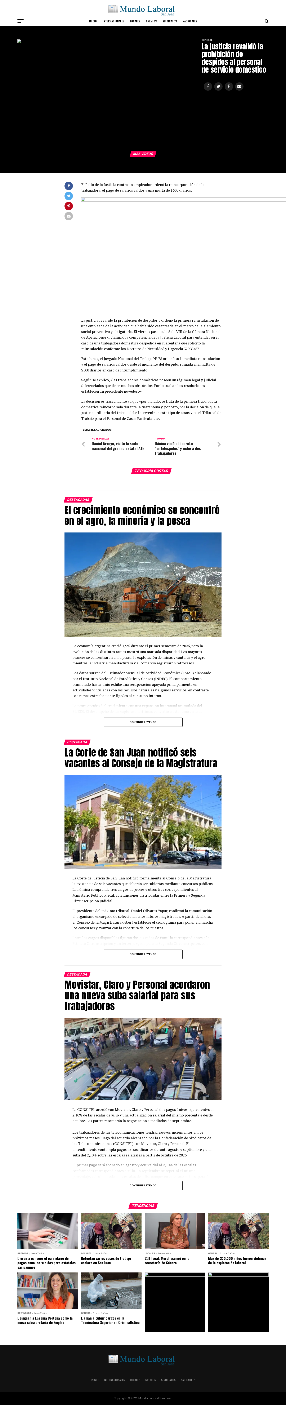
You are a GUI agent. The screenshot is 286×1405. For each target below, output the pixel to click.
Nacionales (190, 21)
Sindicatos (169, 21)
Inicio (93, 21)
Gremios (151, 21)
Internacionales (113, 21)
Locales (135, 21)
